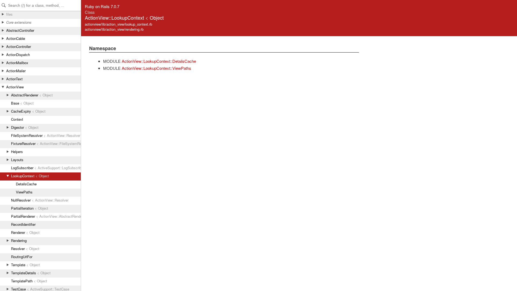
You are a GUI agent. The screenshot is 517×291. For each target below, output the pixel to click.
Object (157, 17)
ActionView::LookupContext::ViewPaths (156, 68)
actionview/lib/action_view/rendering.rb (114, 29)
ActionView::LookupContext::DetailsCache (159, 61)
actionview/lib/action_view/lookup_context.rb (118, 24)
